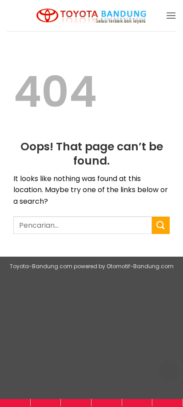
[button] (171, 15)
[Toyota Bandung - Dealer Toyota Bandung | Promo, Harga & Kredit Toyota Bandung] (91, 16)
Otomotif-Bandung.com (140, 266)
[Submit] (161, 225)
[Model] (46, 402)
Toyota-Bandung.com (41, 266)
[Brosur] (137, 402)
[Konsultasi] (167, 402)
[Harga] (76, 402)
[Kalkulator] (107, 402)
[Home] (15, 402)
